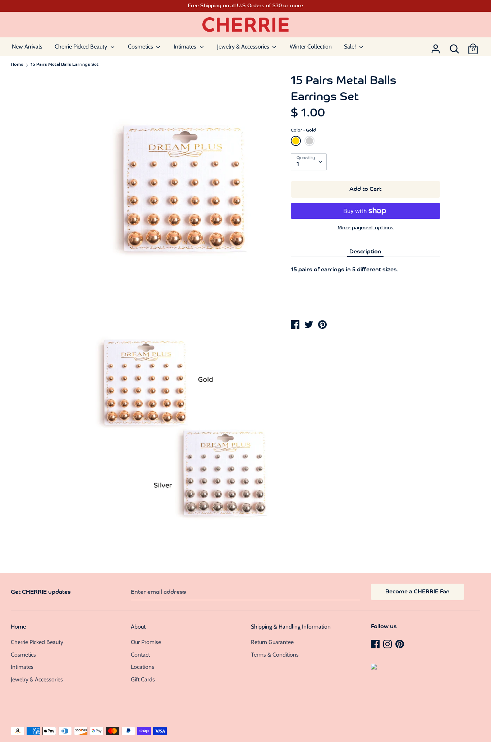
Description (365, 252)
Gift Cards (143, 679)
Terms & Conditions (275, 654)
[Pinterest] (400, 644)
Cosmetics (141, 46)
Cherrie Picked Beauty (82, 46)
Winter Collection (311, 46)
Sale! (350, 46)
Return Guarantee (272, 642)
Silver (309, 141)
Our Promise (146, 642)
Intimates (186, 46)
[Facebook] (376, 644)
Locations (142, 666)
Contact (140, 654)
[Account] (435, 47)
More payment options (366, 228)
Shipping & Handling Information (291, 626)
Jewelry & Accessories (244, 46)
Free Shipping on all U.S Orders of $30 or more (245, 6)
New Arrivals (27, 46)
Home (18, 626)
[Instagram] (388, 644)
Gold (296, 141)
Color (303, 130)
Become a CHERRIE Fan (417, 592)
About (138, 626)
